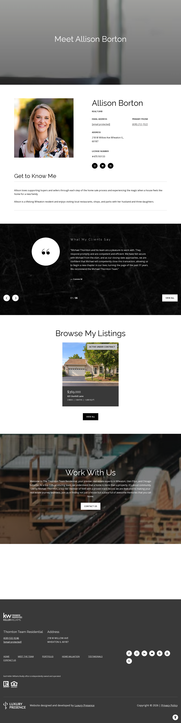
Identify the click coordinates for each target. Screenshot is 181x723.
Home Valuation (71, 656)
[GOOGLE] (159, 653)
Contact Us (9, 660)
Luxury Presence (84, 705)
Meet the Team (26, 656)
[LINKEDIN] (110, 166)
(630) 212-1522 (140, 124)
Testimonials (95, 656)
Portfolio (47, 656)
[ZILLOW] (167, 653)
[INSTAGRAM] (95, 166)
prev (6, 298)
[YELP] (129, 661)
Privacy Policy (169, 705)
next (15, 298)
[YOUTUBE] (102, 166)
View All (170, 298)
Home (6, 656)
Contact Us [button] (90, 506)
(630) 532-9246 (11, 638)
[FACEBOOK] (129, 653)
